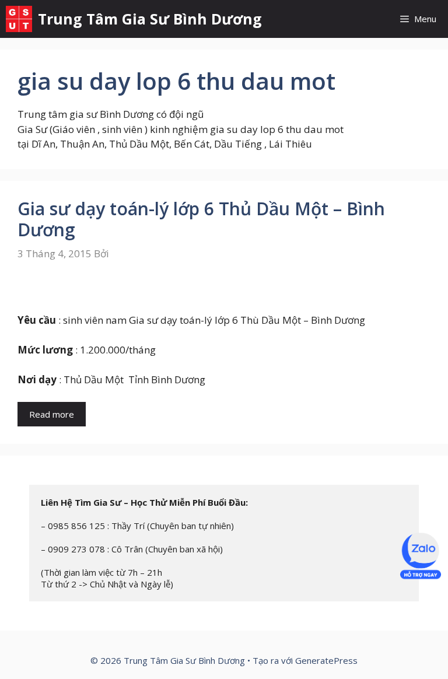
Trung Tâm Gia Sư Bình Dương (150, 19)
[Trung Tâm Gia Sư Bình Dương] (19, 19)
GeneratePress (326, 660)
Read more (51, 414)
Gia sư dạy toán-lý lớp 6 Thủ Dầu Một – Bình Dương (201, 219)
